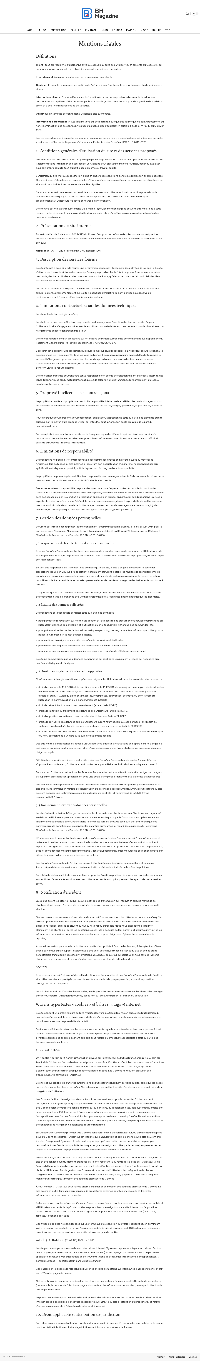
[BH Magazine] (100, 13)
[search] (187, 13)
